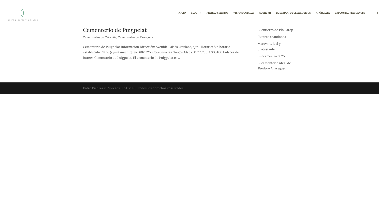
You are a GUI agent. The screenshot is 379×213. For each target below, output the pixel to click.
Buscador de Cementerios (293, 12)
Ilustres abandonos (272, 37)
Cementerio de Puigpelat (115, 30)
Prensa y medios (217, 12)
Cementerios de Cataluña (99, 37)
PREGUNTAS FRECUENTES (350, 12)
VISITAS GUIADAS (243, 12)
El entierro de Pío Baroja (276, 30)
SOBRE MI (265, 12)
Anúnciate (323, 12)
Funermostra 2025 (271, 56)
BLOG (194, 12)
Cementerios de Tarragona (135, 37)
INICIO (182, 12)
